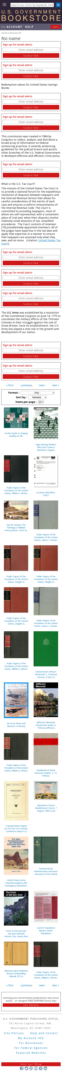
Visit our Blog (31, 1064)
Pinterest (41, 1068)
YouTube (36, 1068)
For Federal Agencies (31, 1048)
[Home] (31, 20)
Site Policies (14, 1033)
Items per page (25, 402)
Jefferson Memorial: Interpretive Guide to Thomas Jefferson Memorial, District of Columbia (46, 725)
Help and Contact (44, 1033)
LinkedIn (45, 1068)
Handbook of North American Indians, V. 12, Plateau (46, 773)
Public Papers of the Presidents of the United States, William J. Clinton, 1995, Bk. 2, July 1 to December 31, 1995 (46, 975)
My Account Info (31, 1038)
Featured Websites (31, 1052)
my (11, 26)
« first (10, 385)
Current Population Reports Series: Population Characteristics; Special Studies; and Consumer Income (46, 930)
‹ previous (26, 385)
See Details (31, 1005)
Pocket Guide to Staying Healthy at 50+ (16, 434)
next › (42, 385)
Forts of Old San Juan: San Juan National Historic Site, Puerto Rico (16, 933)
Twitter (26, 1068)
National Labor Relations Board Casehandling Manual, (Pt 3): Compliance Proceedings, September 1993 (16, 973)
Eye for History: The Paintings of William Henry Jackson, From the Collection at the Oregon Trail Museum (16, 527)
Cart (56, 26)
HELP (29, 26)
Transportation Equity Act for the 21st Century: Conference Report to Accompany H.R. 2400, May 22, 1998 (16, 828)
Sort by (21, 397)
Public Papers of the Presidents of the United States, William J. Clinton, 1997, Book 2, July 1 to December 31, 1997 (16, 490)
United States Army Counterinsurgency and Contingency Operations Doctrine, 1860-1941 (16, 883)
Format (13, 392)
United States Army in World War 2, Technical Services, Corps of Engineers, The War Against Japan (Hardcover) (46, 674)
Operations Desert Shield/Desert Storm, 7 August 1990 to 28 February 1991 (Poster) (46, 808)
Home (4, 32)
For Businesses (31, 1043)
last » (55, 385)
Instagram (31, 1068)
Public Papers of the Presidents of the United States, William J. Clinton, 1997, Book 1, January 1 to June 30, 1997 (16, 666)
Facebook (22, 1068)
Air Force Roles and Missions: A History (16, 724)
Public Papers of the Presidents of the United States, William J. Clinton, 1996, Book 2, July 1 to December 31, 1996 (16, 768)
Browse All (15, 32)
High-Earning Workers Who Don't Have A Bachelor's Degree (46, 447)
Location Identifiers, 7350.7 (45, 494)
